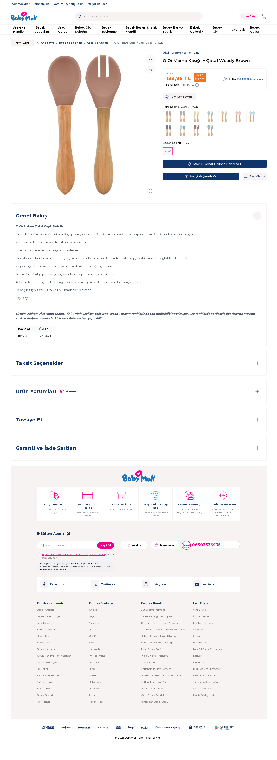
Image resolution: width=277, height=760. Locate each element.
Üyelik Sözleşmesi (203, 695)
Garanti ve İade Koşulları (207, 681)
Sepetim (198, 629)
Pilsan (92, 629)
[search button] (80, 16)
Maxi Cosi (94, 622)
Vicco (92, 642)
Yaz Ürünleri (44, 688)
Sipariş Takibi (75, 4)
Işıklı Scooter (148, 662)
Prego (92, 695)
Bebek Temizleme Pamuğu (157, 642)
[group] (84, 124)
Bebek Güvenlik (196, 29)
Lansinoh (94, 649)
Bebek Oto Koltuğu (83, 29)
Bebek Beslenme (109, 29)
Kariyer (197, 655)
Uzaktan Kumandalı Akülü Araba (161, 675)
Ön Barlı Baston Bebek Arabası (159, 622)
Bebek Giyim (217, 29)
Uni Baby (94, 688)
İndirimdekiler (20, 4)
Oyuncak (238, 29)
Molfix (92, 675)
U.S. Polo (94, 636)
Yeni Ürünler (200, 609)
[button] (168, 151)
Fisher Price (96, 701)
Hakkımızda (200, 642)
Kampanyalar (41, 4)
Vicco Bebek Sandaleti (154, 695)
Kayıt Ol (105, 545)
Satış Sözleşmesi (202, 688)
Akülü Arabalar (46, 629)
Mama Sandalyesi (47, 662)
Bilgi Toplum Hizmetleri (207, 668)
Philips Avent (97, 655)
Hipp (92, 668)
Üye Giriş (249, 16)
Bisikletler (42, 668)
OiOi (166, 52)
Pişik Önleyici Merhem (154, 655)
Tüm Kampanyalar (182, 96)
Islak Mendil (43, 701)
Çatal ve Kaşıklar (98, 42)
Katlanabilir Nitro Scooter (156, 668)
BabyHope (95, 681)
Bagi (92, 616)
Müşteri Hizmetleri (204, 622)
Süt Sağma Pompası (153, 609)
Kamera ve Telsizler (48, 675)
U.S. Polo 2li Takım (152, 688)
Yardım (58, 4)
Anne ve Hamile (19, 29)
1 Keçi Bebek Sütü (151, 649)
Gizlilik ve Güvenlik (204, 675)
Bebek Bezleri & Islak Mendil (141, 29)
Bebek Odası (255, 29)
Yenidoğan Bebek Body (154, 701)
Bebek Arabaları (42, 29)
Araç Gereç (62, 29)
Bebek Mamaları (46, 649)
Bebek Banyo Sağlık (173, 29)
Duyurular (199, 662)
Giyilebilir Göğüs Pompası (156, 616)
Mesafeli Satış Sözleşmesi (207, 649)
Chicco (93, 609)
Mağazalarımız (97, 4)
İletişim (197, 636)
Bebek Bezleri (45, 695)
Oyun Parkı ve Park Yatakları (54, 655)
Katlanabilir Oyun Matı (154, 681)
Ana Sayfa (48, 42)
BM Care (94, 662)
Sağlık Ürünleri (45, 681)
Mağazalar (167, 545)
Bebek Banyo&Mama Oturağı (159, 636)
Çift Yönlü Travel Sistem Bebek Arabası (164, 629)
